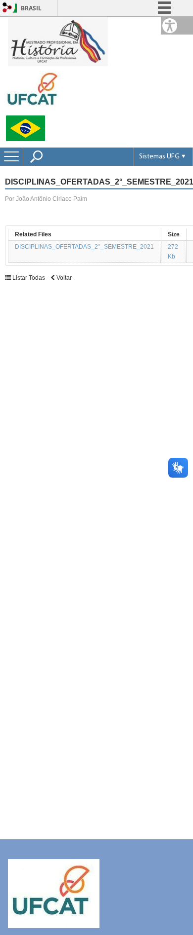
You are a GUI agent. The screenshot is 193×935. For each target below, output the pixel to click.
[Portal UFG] (34, 90)
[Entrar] (7, 8)
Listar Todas (29, 277)
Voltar (63, 277)
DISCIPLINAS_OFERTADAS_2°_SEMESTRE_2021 (84, 246)
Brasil (31, 8)
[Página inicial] (58, 41)
